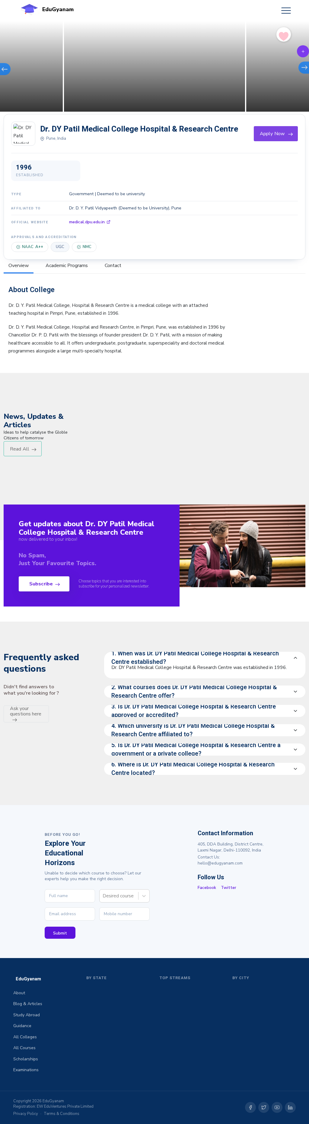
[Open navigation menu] (286, 11)
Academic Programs (67, 265)
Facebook (207, 887)
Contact (113, 265)
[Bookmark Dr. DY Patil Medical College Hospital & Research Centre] (283, 35)
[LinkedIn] (290, 1107)
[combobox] (103, 896)
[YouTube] (277, 1107)
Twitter (228, 887)
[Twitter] (263, 1107)
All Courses (24, 1048)
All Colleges (25, 1037)
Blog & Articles (27, 1004)
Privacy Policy (25, 1113)
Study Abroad (26, 1015)
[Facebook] (250, 1107)
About (19, 993)
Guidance (22, 1026)
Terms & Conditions (61, 1113)
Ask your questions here (25, 711)
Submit (60, 933)
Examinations (26, 1070)
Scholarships (25, 1059)
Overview (18, 265)
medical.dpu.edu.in (87, 222)
